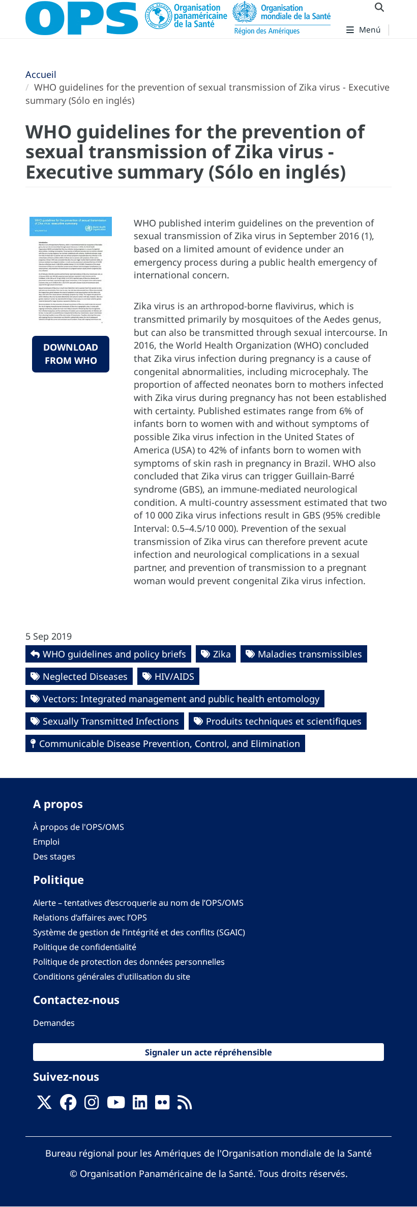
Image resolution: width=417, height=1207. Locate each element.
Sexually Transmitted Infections (111, 721)
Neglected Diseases (85, 676)
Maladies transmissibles (310, 654)
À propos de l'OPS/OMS (78, 826)
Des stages (54, 856)
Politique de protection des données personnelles (129, 961)
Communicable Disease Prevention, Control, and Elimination (169, 743)
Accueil (40, 74)
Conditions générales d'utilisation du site (111, 976)
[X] (44, 1105)
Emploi (46, 841)
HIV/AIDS (174, 676)
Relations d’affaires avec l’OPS (90, 917)
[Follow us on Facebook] (68, 1105)
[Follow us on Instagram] (91, 1105)
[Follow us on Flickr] (162, 1105)
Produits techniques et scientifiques (284, 721)
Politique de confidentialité (84, 947)
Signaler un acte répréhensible (208, 1052)
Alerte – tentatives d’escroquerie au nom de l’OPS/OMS (138, 902)
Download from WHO (70, 353)
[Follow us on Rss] (184, 1105)
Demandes (54, 1022)
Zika (222, 654)
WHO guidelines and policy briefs (114, 654)
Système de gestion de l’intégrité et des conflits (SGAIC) (139, 932)
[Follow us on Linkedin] (140, 1105)
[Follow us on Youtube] (116, 1105)
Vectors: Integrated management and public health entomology (181, 699)
